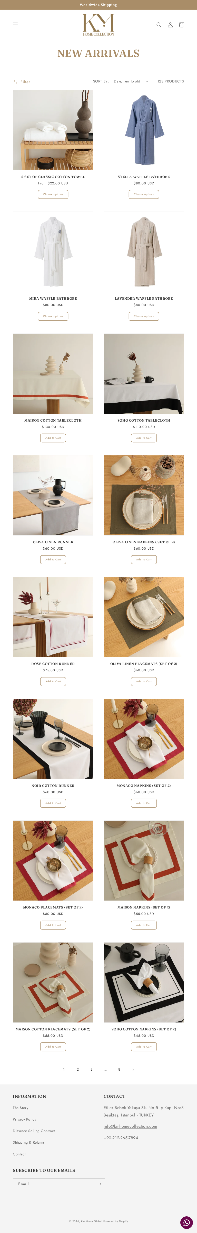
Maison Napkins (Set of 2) (143, 907)
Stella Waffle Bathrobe (144, 177)
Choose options (53, 194)
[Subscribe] (99, 1184)
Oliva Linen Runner (53, 542)
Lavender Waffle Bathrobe (144, 298)
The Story (20, 1107)
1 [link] (64, 1069)
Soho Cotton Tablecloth (143, 420)
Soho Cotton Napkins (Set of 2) (144, 1029)
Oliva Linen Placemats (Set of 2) (144, 664)
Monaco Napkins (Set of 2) (144, 785)
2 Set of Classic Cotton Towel (53, 177)
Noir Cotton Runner (53, 785)
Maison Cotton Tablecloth (53, 420)
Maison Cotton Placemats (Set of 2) (53, 1029)
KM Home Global (91, 1221)
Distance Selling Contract (34, 1130)
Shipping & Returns (29, 1142)
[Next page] (133, 1069)
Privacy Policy (24, 1119)
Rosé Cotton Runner (53, 664)
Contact (19, 1154)
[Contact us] (186, 1222)
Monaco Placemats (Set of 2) (53, 907)
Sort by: (101, 81)
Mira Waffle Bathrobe (53, 298)
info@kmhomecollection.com (130, 1126)
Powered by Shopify (115, 1221)
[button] (15, 24)
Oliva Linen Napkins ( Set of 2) (144, 542)
